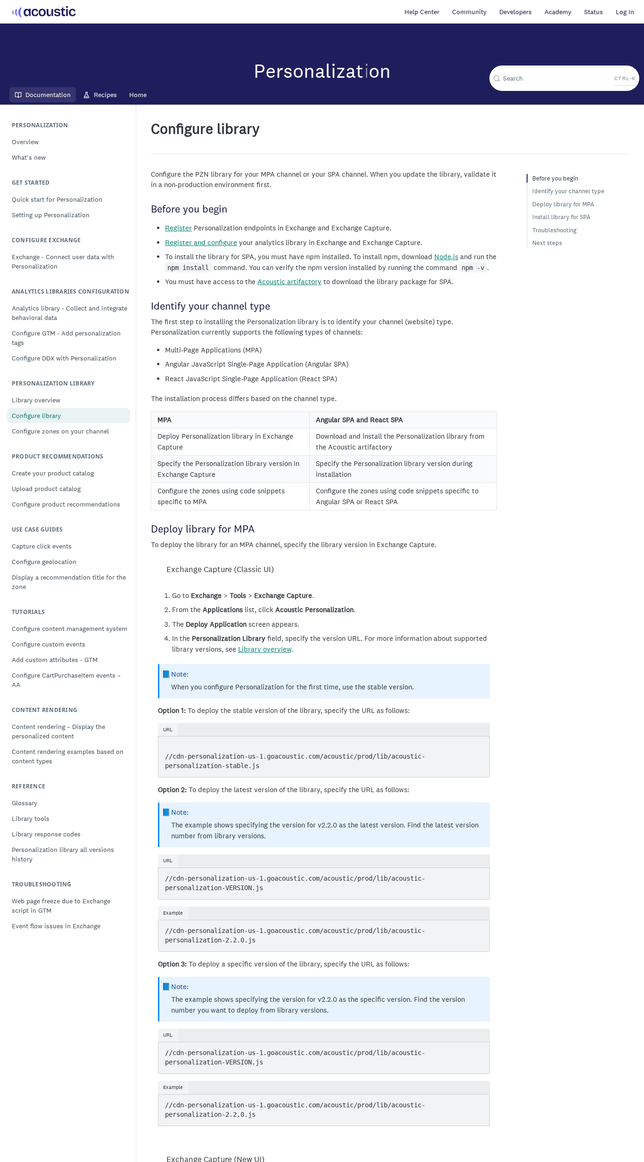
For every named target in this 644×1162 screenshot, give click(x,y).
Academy (558, 12)
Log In (625, 12)
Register (178, 227)
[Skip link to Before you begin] (146, 209)
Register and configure (201, 242)
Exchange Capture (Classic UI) (220, 569)
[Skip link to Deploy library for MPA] (146, 529)
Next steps (547, 243)
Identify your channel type (568, 191)
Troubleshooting (554, 230)
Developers (515, 12)
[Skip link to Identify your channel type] (146, 306)
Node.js (446, 256)
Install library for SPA (561, 217)
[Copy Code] (478, 744)
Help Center (422, 12)
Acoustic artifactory (289, 281)
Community (469, 12)
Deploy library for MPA (563, 204)
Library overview (264, 649)
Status (593, 12)
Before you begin (555, 178)
